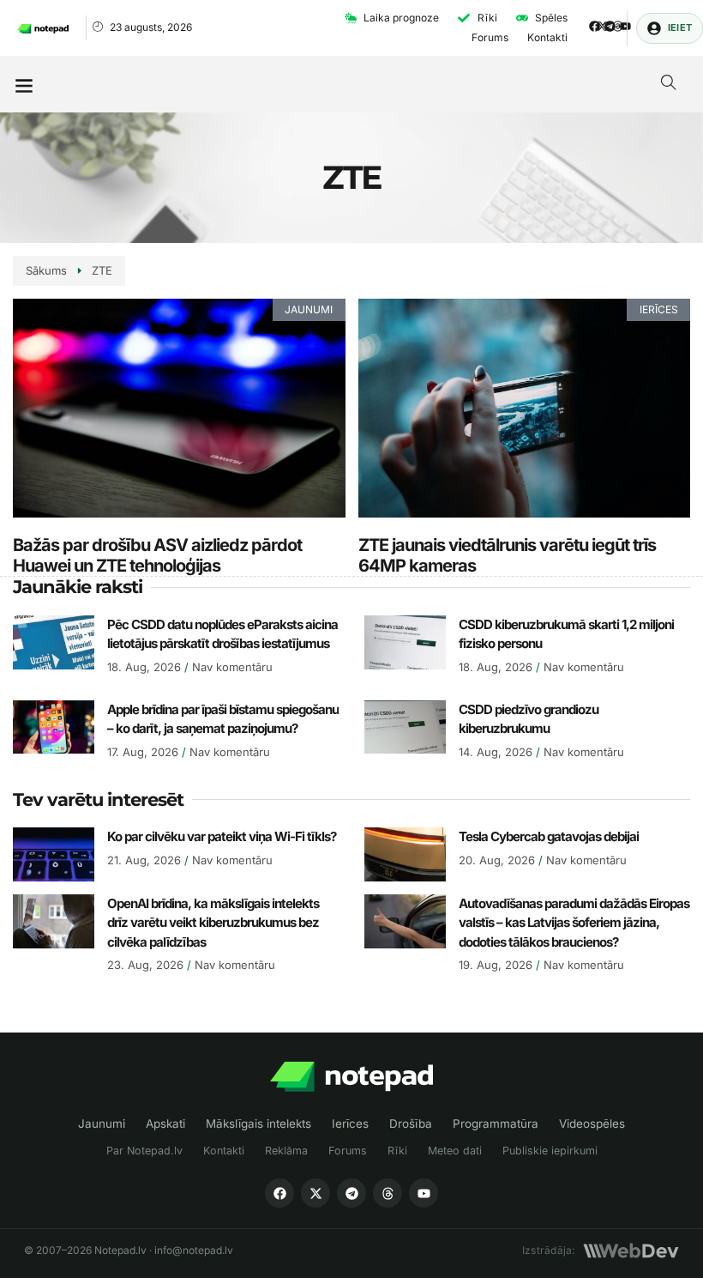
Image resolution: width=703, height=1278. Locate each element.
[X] (315, 1193)
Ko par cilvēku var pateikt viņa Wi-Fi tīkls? (221, 836)
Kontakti (223, 1150)
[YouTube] (423, 1193)
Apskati (165, 1123)
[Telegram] (610, 26)
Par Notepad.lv (144, 1150)
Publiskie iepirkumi (550, 1150)
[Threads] (617, 26)
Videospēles (592, 1123)
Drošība (410, 1123)
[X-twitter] (602, 26)
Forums (347, 1150)
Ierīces (350, 1123)
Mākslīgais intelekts (258, 1123)
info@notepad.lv (193, 1250)
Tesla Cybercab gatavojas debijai (549, 836)
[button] (23, 84)
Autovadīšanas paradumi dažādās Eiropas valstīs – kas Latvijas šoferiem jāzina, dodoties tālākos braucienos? (574, 922)
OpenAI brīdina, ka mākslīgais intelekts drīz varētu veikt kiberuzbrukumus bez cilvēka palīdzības (213, 922)
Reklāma (286, 1150)
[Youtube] (625, 26)
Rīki (397, 1150)
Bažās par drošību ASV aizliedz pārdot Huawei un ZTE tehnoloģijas (157, 555)
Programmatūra (495, 1123)
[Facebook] (594, 26)
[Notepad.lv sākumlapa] (351, 1077)
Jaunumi (101, 1123)
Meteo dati (455, 1150)
